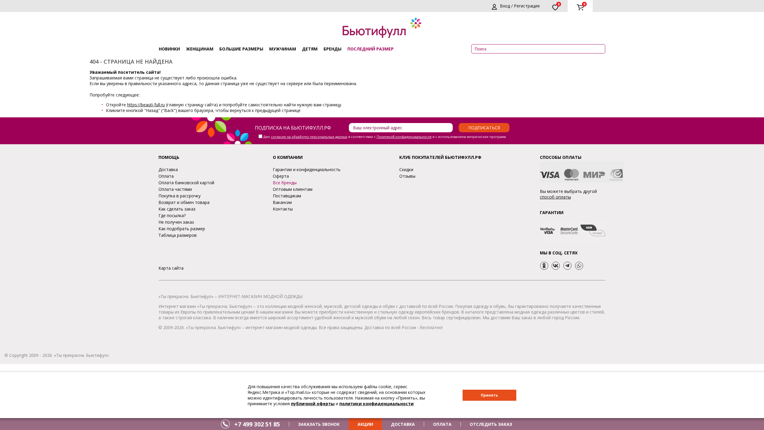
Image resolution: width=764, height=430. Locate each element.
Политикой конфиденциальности (404, 136)
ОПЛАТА (442, 424)
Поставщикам (287, 196)
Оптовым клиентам (292, 189)
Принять (489, 395)
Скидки (406, 169)
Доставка (168, 169)
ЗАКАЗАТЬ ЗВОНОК (319, 424)
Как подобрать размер (181, 228)
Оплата (166, 176)
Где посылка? (172, 215)
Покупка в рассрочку (179, 196)
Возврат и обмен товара (184, 202)
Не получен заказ (176, 222)
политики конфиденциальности (376, 403)
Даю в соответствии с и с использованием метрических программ (384, 136)
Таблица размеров (177, 235)
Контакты (283, 209)
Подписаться (484, 127)
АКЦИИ (365, 424)
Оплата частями (175, 189)
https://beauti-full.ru (146, 105)
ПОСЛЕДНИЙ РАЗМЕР (370, 49)
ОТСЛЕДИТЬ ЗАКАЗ (491, 424)
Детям (310, 49)
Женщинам (199, 49)
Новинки (169, 49)
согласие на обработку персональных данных (309, 136)
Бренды (332, 49)
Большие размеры (241, 49)
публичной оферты (313, 403)
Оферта (281, 176)
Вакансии (282, 202)
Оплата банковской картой (186, 182)
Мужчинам (282, 49)
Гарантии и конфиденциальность (307, 169)
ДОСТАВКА (403, 424)
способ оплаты (555, 197)
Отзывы (407, 176)
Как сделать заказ (176, 209)
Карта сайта (171, 268)
